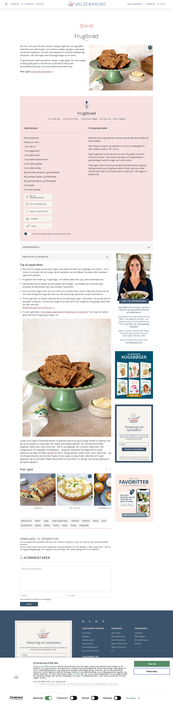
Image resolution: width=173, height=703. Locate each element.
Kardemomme (26, 525)
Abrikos (56, 525)
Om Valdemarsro (141, 640)
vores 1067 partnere (47, 666)
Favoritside (86, 633)
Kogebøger (150, 4)
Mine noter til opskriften (35, 257)
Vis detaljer (131, 698)
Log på (162, 4)
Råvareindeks (139, 636)
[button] (106, 469)
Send (33, 226)
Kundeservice (87, 643)
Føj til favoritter (38, 211)
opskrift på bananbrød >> (42, 71)
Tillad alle (152, 664)
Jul (112, 651)
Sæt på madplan (38, 204)
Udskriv (34, 219)
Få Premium (29, 4)
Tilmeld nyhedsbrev (134, 449)
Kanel (104, 521)
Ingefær (38, 525)
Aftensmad (115, 633)
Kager (46, 521)
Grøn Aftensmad (118, 636)
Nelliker (47, 525)
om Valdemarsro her (134, 342)
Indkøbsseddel (88, 640)
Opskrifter (15, 4)
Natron (95, 521)
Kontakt (137, 643)
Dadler (64, 525)
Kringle (38, 508)
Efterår (37, 521)
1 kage (121, 119)
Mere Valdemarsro (134, 4)
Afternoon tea (26, 521)
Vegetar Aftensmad (119, 643)
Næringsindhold (31, 247)
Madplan (39, 4)
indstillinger (78, 674)
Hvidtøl (73, 525)
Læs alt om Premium (90, 651)
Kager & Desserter (118, 647)
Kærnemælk (84, 525)
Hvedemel (86, 521)
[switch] (73, 698)
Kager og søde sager (59, 521)
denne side (35, 549)
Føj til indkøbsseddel (36, 197)
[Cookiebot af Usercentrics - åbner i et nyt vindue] (16, 698)
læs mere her (144, 459)
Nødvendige (152, 671)
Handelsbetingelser (90, 647)
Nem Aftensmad (118, 640)
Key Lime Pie (74, 508)
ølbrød (50, 452)
